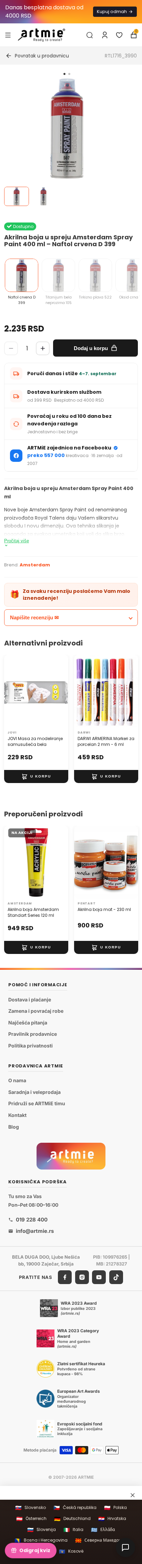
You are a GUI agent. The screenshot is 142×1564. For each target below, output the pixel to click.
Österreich (31, 1518)
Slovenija (41, 1529)
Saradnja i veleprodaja (34, 1092)
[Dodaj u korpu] (36, 776)
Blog (13, 1126)
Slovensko (30, 1507)
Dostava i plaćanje (29, 999)
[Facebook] (65, 1277)
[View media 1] (16, 196)
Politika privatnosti (30, 1046)
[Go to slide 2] (69, 74)
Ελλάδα (103, 1529)
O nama (17, 1080)
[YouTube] (99, 1277)
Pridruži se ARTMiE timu (36, 1103)
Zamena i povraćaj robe (35, 1011)
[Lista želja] (119, 35)
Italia (73, 1529)
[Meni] (8, 35)
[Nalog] (104, 35)
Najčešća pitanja (27, 1022)
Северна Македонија (101, 1540)
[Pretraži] (89, 35)
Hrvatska (112, 1518)
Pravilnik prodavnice (32, 1034)
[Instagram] (82, 1277)
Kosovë (71, 1551)
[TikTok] (116, 1277)
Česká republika (75, 1507)
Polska (115, 1507)
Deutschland (72, 1518)
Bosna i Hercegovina (41, 1540)
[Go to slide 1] (64, 74)
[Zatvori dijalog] (132, 1494)
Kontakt (17, 1115)
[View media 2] (43, 196)
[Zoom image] (67, 128)
